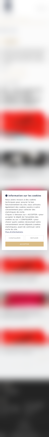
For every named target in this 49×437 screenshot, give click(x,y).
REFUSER (34, 238)
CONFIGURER (14, 238)
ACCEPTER (24, 244)
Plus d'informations (14, 232)
